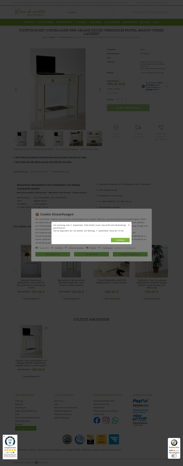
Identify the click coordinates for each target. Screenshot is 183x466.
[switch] (174, 455)
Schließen (120, 240)
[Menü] (178, 439)
